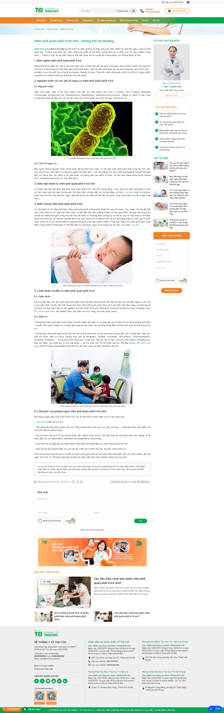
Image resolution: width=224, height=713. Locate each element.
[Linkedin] (48, 681)
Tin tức (145, 20)
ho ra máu (128, 192)
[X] (42, 681)
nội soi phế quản (46, 311)
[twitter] (77, 482)
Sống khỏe (87, 20)
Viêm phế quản (42, 49)
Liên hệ (155, 20)
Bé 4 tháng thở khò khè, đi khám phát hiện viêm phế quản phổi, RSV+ (72, 616)
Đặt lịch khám (172, 95)
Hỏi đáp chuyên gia (106, 20)
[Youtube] (53, 681)
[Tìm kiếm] (133, 10)
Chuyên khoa (56, 20)
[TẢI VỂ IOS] (39, 696)
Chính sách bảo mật (43, 669)
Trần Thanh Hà (171, 86)
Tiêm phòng (42, 422)
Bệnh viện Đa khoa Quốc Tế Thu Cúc (109, 642)
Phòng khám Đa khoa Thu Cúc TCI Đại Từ (108, 672)
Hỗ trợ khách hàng (128, 20)
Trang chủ (39, 29)
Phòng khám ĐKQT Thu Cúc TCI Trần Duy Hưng (165, 642)
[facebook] (73, 482)
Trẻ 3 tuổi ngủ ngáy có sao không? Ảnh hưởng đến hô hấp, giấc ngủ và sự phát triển (178, 209)
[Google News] (65, 681)
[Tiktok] (59, 681)
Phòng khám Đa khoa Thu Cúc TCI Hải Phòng (163, 672)
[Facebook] (36, 681)
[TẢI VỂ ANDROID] (51, 696)
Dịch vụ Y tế (72, 20)
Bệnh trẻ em (67, 29)
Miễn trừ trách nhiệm (44, 665)
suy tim (134, 225)
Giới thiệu (41, 20)
